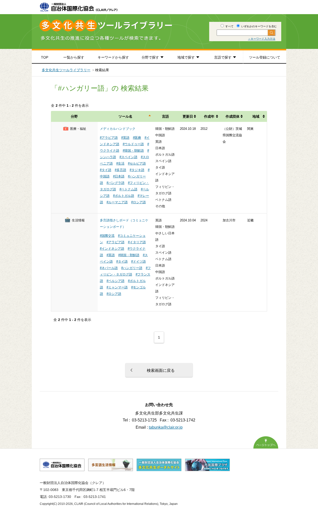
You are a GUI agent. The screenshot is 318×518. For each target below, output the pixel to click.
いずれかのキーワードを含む (258, 26)
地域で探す (186, 57)
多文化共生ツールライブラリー (66, 70)
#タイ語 (105, 170)
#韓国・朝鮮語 (133, 150)
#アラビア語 (109, 137)
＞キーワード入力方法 (261, 38)
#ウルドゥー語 (133, 144)
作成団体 (232, 116)
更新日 (188, 116)
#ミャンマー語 (117, 287)
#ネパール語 (109, 268)
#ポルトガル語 (123, 196)
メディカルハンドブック (117, 129)
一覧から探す (73, 57)
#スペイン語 (128, 157)
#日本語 (118, 176)
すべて (229, 26)
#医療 (137, 137)
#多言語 (120, 170)
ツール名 (125, 116)
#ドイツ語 (138, 261)
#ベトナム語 (128, 189)
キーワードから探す (113, 57)
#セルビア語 (137, 163)
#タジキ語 (137, 170)
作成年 (209, 116)
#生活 (120, 163)
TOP (44, 57)
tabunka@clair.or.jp (166, 427)
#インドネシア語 (112, 248)
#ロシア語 (138, 202)
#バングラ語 (115, 183)
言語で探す (223, 57)
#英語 (125, 137)
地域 (255, 116)
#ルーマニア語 (117, 202)
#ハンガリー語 (131, 268)
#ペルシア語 (115, 281)
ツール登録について (264, 57)
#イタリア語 (137, 242)
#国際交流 (107, 236)
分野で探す (150, 57)
